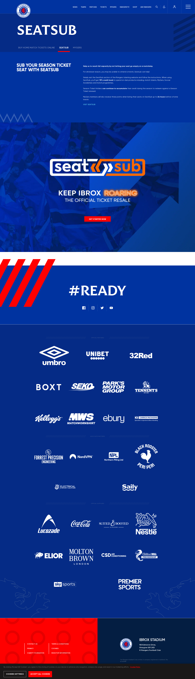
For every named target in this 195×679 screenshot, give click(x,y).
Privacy (30, 648)
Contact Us (32, 644)
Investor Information (60, 653)
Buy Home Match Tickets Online (36, 48)
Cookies (55, 648)
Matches (93, 7)
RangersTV (124, 7)
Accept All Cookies (40, 674)
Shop (135, 7)
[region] (97, 671)
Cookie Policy (135, 667)
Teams (83, 7)
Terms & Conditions (60, 644)
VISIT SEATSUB (89, 105)
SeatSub (63, 48)
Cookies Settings (15, 674)
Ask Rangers (145, 7)
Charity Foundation (35, 653)
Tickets (103, 7)
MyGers (113, 7)
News (75, 7)
